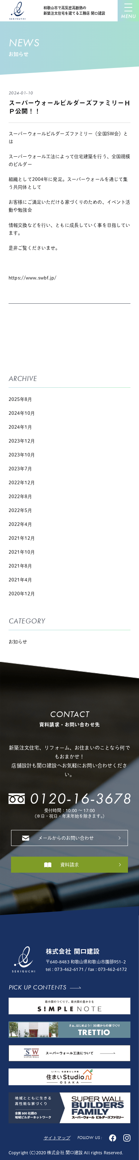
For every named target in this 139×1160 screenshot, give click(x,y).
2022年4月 (20, 524)
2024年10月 (22, 413)
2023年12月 (22, 441)
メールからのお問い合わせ (66, 838)
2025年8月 (20, 399)
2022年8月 (20, 496)
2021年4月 (20, 580)
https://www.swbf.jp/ (33, 278)
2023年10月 (22, 455)
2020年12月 (22, 593)
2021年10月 (22, 552)
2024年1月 (20, 427)
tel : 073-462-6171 (65, 969)
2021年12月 (22, 538)
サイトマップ (56, 1138)
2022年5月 (20, 510)
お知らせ (18, 641)
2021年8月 (20, 566)
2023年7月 (20, 468)
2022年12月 (22, 482)
